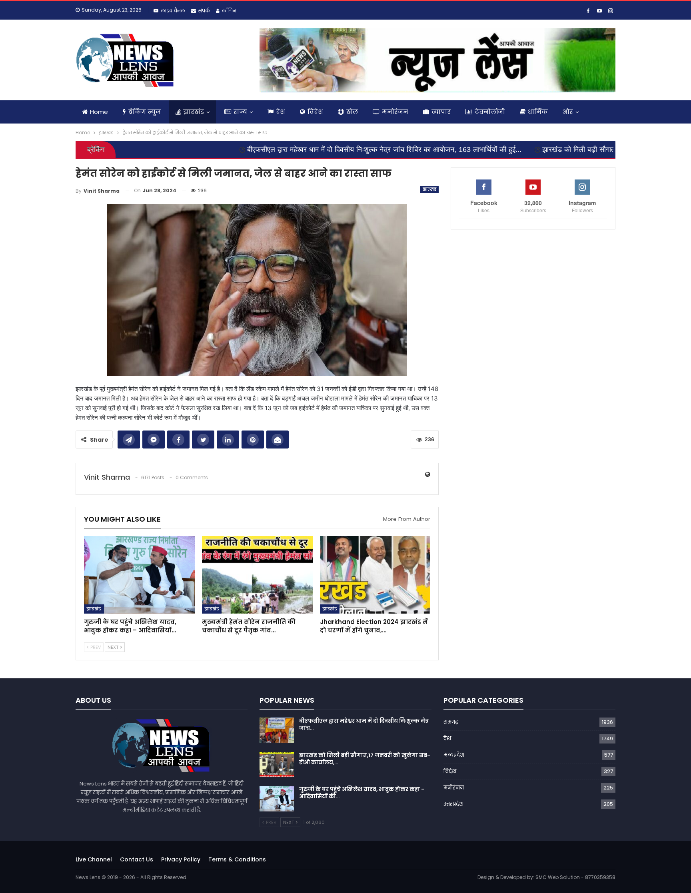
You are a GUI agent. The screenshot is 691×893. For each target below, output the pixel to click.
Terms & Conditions (237, 859)
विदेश (315, 112)
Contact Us (136, 859)
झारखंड (193, 112)
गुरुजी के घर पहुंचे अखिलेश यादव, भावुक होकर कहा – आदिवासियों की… (362, 792)
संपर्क (204, 10)
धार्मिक (538, 112)
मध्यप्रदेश (453, 755)
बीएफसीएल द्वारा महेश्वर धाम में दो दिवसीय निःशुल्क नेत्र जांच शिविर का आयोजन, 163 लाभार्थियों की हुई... (320, 149)
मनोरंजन (395, 112)
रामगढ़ (450, 722)
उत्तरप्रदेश (453, 804)
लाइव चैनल (173, 10)
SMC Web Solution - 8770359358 (575, 877)
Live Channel (94, 859)
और (568, 112)
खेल (352, 112)
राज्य (240, 112)
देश (280, 112)
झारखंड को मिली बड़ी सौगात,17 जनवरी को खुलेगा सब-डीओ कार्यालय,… (364, 758)
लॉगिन (229, 10)
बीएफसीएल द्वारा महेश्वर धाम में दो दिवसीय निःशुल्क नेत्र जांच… (364, 724)
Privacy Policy (180, 859)
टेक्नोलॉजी (490, 112)
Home (99, 112)
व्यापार (441, 112)
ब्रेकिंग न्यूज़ (144, 112)
